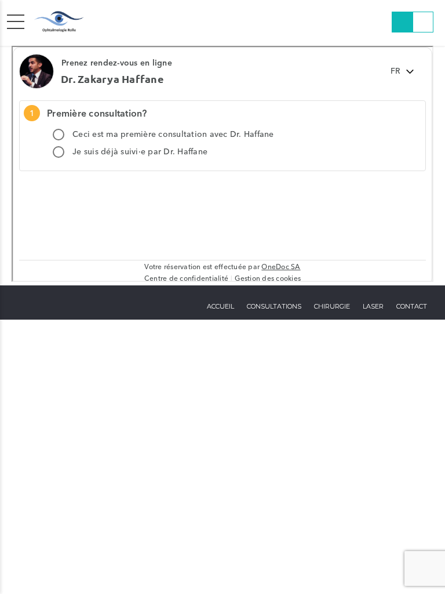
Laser (373, 306)
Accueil (220, 306)
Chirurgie (332, 306)
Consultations (274, 306)
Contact (411, 306)
